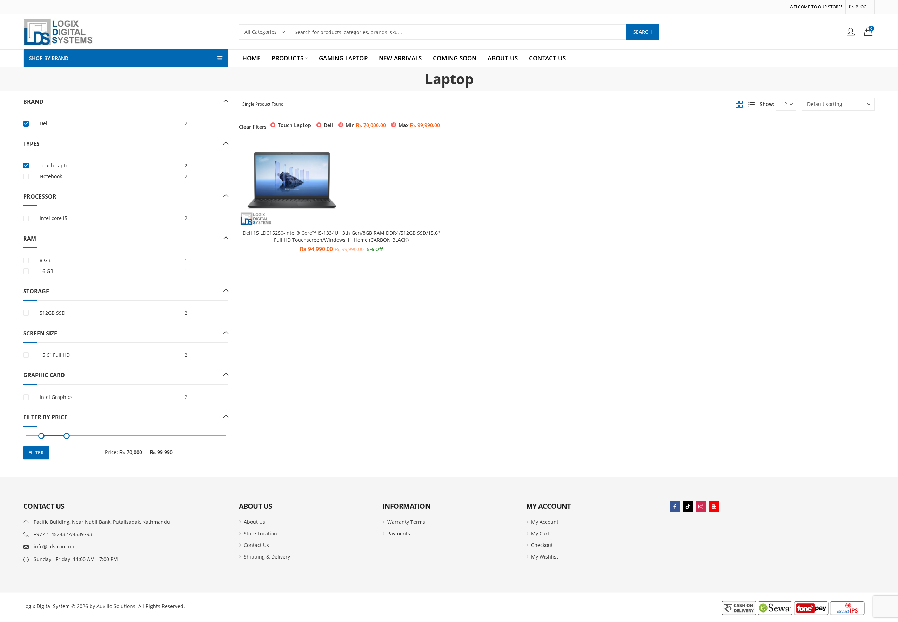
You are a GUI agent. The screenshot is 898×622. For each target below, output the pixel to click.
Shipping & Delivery (267, 556)
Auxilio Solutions (115, 606)
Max (419, 125)
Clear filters (253, 126)
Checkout (542, 545)
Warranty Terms (406, 522)
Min (366, 125)
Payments (398, 533)
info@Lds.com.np (54, 546)
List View (751, 104)
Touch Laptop (294, 125)
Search (642, 31)
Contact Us (256, 545)
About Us (254, 522)
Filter (36, 452)
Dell (328, 125)
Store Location (260, 533)
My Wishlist (544, 556)
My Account (544, 522)
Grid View (739, 104)
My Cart (540, 533)
